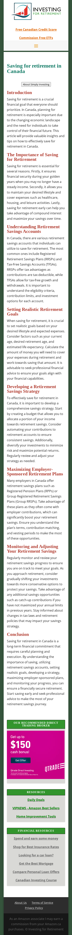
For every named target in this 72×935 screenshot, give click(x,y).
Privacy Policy (34, 908)
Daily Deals (36, 800)
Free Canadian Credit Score (36, 29)
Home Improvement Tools (36, 816)
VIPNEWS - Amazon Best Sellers (36, 808)
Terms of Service (42, 902)
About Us (21, 902)
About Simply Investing (36, 84)
